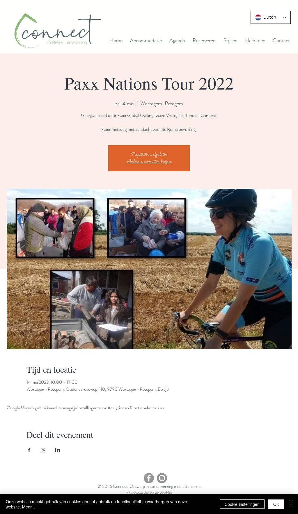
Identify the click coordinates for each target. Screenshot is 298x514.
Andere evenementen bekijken (149, 161)
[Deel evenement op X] (43, 450)
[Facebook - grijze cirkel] (149, 478)
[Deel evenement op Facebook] (29, 450)
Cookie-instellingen (242, 504)
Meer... (28, 507)
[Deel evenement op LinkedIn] (58, 450)
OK (276, 504)
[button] (177, 40)
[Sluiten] (291, 504)
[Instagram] (162, 478)
